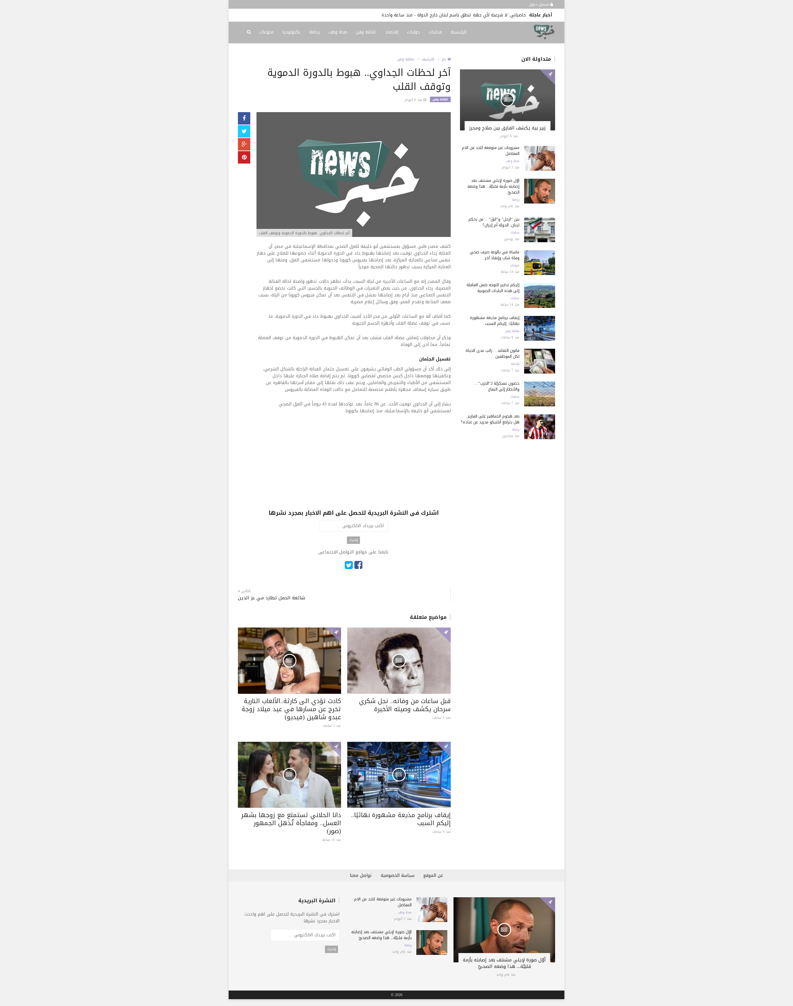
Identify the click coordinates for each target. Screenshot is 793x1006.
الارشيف (427, 59)
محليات (435, 32)
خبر (444, 59)
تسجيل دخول (539, 4)
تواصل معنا (361, 875)
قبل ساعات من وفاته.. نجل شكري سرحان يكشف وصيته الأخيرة (405, 705)
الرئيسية (459, 32)
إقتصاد (391, 32)
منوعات (266, 32)
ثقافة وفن (366, 32)
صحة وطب (337, 32)
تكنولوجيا (291, 32)
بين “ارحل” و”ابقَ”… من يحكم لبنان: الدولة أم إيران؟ (493, 222)
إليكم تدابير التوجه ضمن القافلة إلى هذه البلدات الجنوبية (493, 288)
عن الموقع (433, 875)
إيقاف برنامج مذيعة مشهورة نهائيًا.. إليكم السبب (401, 819)
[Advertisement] (353, 465)
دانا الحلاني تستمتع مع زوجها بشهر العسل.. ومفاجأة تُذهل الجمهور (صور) (291, 823)
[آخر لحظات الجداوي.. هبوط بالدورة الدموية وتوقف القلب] (353, 175)
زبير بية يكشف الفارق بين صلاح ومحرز (507, 128)
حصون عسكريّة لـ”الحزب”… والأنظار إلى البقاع (496, 386)
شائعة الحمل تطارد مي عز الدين (271, 597)
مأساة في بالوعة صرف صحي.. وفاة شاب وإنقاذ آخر (493, 255)
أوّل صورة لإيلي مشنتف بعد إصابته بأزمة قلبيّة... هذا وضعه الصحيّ (493, 186)
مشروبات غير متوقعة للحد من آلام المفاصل (490, 150)
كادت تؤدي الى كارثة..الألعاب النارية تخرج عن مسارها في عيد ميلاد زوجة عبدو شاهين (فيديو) (291, 709)
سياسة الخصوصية (397, 875)
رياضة (314, 32)
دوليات (413, 32)
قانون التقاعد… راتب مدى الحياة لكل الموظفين (492, 353)
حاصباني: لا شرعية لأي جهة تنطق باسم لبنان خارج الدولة (471, 15)
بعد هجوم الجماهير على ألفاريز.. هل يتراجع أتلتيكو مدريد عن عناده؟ (490, 419)
